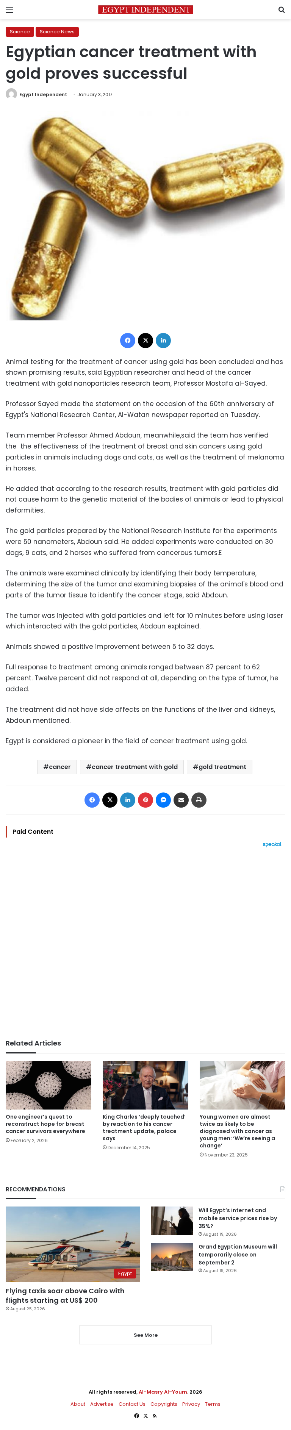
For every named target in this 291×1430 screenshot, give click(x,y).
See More (146, 1335)
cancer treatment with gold (135, 767)
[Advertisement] (145, 943)
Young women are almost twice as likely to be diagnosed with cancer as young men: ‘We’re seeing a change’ (237, 1131)
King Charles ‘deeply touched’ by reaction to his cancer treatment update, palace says (144, 1127)
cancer (60, 767)
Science (20, 31)
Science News (57, 31)
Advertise (102, 1404)
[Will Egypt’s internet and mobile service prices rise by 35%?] (172, 1221)
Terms (213, 1404)
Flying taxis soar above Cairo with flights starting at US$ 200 (65, 1295)
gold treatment (222, 767)
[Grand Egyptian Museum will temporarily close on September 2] (172, 1257)
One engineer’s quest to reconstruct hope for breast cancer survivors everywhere (45, 1124)
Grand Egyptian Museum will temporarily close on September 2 (238, 1254)
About (77, 1404)
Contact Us (132, 1404)
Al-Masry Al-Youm (163, 1392)
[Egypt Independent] (145, 9)
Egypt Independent (43, 94)
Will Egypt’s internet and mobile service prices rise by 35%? (238, 1218)
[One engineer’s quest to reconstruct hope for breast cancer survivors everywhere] (48, 1085)
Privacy (191, 1404)
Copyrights (163, 1404)
